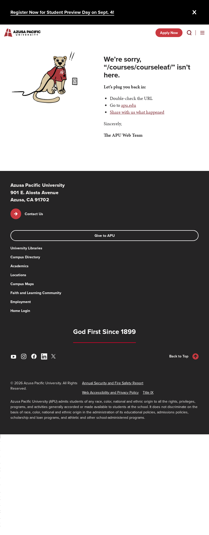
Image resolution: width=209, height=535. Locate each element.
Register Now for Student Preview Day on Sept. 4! (62, 12)
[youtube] (13, 356)
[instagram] (24, 356)
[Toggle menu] (202, 32)
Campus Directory (25, 257)
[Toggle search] (189, 32)
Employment (20, 301)
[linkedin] (44, 356)
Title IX (148, 392)
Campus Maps (22, 283)
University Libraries (26, 248)
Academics (19, 266)
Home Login (20, 310)
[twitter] (54, 356)
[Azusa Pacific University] (22, 33)
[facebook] (34, 356)
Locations (18, 274)
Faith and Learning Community (35, 292)
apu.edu (128, 105)
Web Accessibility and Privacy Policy (110, 392)
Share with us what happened (137, 112)
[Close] (194, 12)
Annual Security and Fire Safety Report (112, 383)
